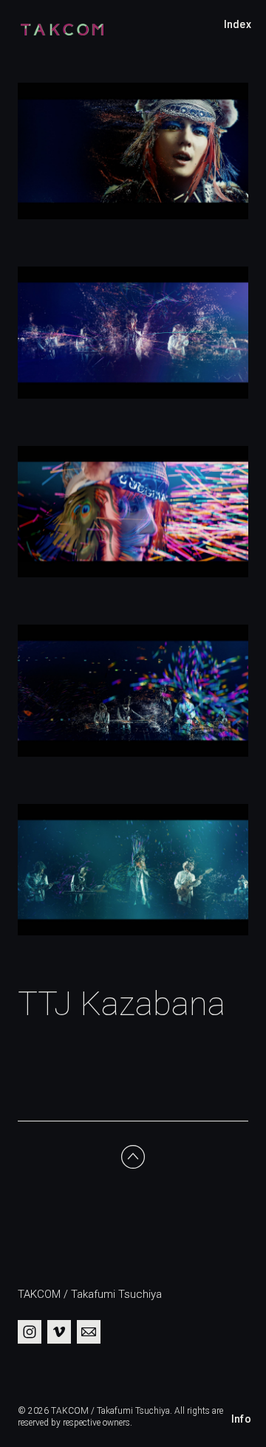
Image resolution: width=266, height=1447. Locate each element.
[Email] (88, 1332)
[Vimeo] (59, 1332)
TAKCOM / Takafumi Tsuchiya (90, 1294)
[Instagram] (29, 1332)
